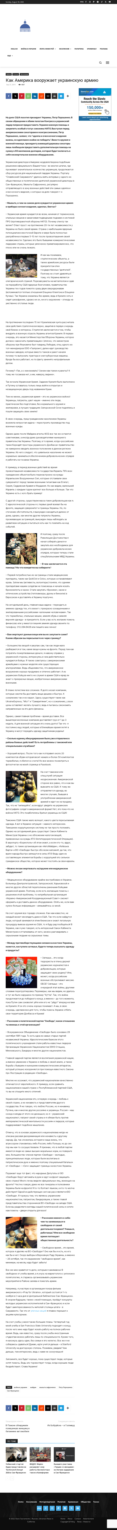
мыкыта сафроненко (47, 1387)
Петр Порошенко (65, 1387)
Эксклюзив (24, 74)
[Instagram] (89, 2)
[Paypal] (93, 2)
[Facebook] (85, 2)
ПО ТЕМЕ (11, 1441)
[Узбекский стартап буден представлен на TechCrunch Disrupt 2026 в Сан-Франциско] (16, 1454)
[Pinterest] (22, 96)
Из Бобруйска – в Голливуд (61, 1425)
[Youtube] (109, 2)
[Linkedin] (35, 96)
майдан (33, 1387)
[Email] (48, 96)
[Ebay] (82, 2)
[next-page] (12, 1478)
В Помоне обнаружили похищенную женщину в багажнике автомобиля (18, 1428)
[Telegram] (97, 2)
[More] (68, 96)
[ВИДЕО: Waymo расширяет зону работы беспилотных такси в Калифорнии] (40, 1454)
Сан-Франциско (13, 1391)
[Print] (54, 96)
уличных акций (38, 1310)
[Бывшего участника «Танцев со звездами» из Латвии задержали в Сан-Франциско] (64, 1454)
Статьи (15, 74)
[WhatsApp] (28, 96)
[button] (100, 62)
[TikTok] (101, 2)
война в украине (20, 1387)
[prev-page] (7, 1478)
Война (9, 74)
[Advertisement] (81, 25)
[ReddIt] (41, 96)
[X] (105, 2)
